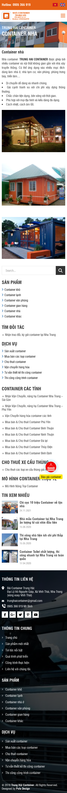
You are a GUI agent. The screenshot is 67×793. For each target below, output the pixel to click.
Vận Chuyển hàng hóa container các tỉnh (28, 416)
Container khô (12, 289)
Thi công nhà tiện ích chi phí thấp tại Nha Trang (41, 537)
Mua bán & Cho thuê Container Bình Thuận (29, 428)
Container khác (13, 316)
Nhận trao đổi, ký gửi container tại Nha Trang (30, 335)
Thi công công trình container (21, 377)
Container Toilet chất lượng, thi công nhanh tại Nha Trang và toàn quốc (42, 555)
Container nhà (12, 311)
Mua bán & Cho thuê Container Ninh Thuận (29, 434)
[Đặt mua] (46, 453)
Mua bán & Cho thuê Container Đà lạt (26, 441)
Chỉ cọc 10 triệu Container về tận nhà (41, 504)
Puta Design (23, 788)
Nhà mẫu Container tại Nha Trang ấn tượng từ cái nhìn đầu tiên (41, 520)
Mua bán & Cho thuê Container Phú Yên (27, 422)
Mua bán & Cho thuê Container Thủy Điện (28, 447)
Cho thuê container (15, 361)
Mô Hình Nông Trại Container (21, 486)
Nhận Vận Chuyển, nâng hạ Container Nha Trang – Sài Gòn (32, 398)
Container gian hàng (15, 305)
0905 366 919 (22, 4)
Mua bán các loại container (20, 356)
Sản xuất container (15, 351)
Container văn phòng (16, 300)
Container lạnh (12, 295)
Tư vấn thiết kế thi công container (23, 372)
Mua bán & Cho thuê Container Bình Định (28, 453)
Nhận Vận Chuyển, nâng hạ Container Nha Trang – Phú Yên (32, 407)
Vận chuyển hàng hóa (16, 367)
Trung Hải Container (22, 785)
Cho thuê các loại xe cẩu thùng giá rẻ (26, 469)
